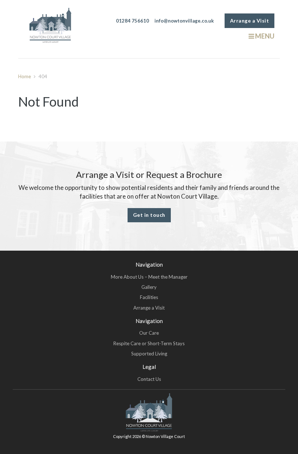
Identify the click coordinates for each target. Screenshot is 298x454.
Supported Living (149, 354)
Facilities (149, 297)
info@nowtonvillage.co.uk (184, 21)
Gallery (149, 287)
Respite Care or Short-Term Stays (149, 343)
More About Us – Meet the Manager (149, 277)
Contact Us (149, 379)
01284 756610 (132, 21)
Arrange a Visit (249, 20)
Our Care (149, 333)
